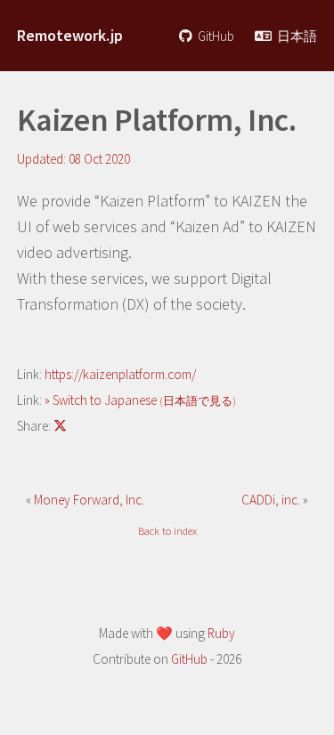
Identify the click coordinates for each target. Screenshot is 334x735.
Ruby (221, 633)
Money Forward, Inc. (89, 499)
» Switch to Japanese (140, 400)
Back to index (167, 530)
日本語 (295, 36)
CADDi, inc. (272, 499)
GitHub (214, 36)
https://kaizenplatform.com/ (120, 374)
